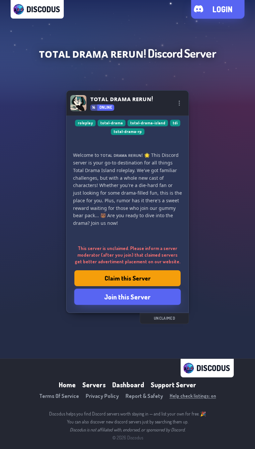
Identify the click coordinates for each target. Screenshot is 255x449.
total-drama (111, 122)
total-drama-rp (128, 131)
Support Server (173, 384)
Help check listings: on (193, 396)
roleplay (85, 122)
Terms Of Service (59, 396)
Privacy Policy (102, 396)
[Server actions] (179, 103)
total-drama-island (147, 122)
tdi (175, 122)
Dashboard (128, 384)
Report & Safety (144, 396)
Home (67, 384)
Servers (94, 384)
